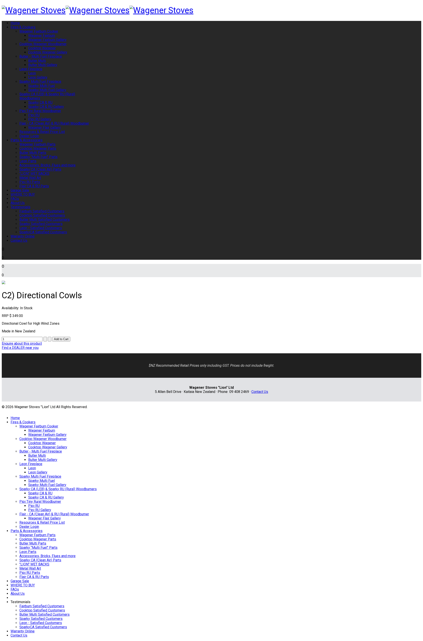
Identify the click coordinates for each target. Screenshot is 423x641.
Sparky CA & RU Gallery (46, 107)
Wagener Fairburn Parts (37, 144)
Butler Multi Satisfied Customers (44, 219)
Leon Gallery (37, 77)
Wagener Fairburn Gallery (47, 40)
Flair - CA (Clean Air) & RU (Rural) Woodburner (54, 123)
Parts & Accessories (27, 140)
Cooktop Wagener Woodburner (43, 44)
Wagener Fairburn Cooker (38, 31)
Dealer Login (29, 136)
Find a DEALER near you (20, 348)
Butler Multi (37, 61)
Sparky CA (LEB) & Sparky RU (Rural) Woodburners (58, 489)
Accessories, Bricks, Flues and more (47, 165)
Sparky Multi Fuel (41, 86)
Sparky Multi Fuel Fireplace (40, 81)
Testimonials (20, 207)
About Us (18, 203)
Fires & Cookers (23, 27)
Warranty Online (23, 236)
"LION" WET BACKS (34, 173)
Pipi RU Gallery (39, 119)
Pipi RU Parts (29, 182)
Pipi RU (34, 115)
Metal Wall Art (30, 178)
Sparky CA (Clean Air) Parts (40, 169)
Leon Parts (27, 161)
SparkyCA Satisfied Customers (43, 232)
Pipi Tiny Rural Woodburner (40, 111)
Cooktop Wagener (42, 48)
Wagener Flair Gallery (44, 127)
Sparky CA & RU (40, 102)
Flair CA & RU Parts (34, 186)
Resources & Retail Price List (42, 132)
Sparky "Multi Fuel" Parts (38, 157)
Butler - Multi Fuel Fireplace (40, 56)
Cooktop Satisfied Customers (42, 215)
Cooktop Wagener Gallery (47, 52)
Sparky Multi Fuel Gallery (47, 90)
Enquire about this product (22, 343)
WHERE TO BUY (23, 194)
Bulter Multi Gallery (42, 65)
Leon (32, 73)
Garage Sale (20, 190)
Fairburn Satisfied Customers (41, 211)
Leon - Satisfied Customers (40, 228)
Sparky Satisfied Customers (41, 224)
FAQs (15, 199)
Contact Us (19, 240)
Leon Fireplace (30, 69)
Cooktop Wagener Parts (37, 148)
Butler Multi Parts (32, 153)
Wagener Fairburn (41, 35)
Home (15, 23)
